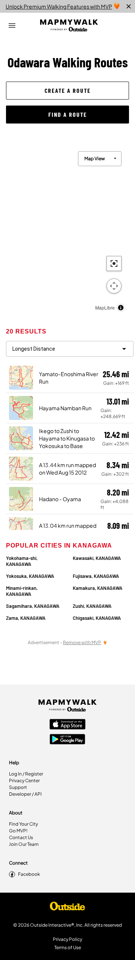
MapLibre (105, 307)
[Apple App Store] (68, 724)
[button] (67, 91)
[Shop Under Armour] (67, 908)
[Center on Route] (114, 263)
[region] (67, 230)
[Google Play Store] (68, 739)
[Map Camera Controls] (114, 285)
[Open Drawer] (12, 25)
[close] (129, 6)
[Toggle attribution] (120, 307)
